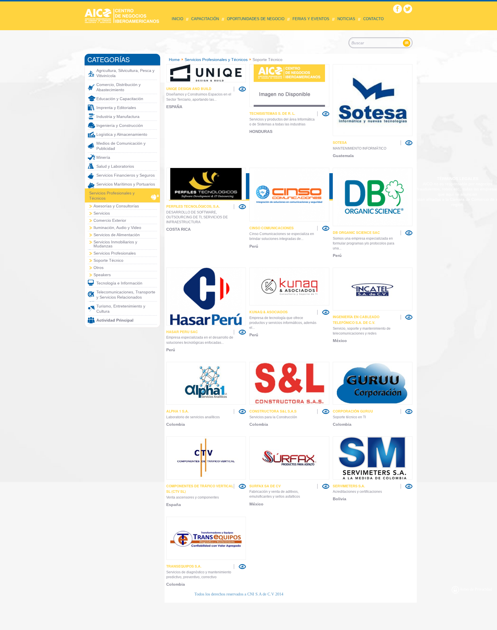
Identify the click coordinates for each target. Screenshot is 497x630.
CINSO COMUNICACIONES (271, 227)
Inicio (177, 19)
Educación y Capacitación (119, 98)
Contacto (373, 19)
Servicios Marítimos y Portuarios (125, 184)
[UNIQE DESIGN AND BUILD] (206, 73)
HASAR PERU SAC (182, 331)
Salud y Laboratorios (115, 166)
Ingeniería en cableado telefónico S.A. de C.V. (356, 319)
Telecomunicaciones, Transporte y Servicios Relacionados (125, 294)
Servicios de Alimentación (116, 234)
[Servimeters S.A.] (372, 458)
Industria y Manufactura (117, 116)
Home (174, 59)
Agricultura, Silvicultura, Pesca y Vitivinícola (125, 73)
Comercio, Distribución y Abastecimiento (118, 87)
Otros (98, 267)
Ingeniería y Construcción (119, 125)
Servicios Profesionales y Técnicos (112, 196)
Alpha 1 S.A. (177, 411)
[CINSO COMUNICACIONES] (325, 228)
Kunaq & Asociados (268, 311)
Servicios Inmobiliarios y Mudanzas (115, 244)
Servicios (101, 213)
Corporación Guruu (353, 411)
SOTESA (340, 142)
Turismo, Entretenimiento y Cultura (120, 309)
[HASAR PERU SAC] (206, 296)
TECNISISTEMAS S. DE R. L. (272, 113)
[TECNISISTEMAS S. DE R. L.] (289, 85)
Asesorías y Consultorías (116, 206)
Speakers (102, 274)
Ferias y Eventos (311, 19)
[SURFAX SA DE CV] (289, 458)
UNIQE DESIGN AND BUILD (188, 88)
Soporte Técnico (108, 260)
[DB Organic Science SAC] (408, 232)
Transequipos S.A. (183, 566)
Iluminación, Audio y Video (117, 227)
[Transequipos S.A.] (206, 538)
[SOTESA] (372, 100)
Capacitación (205, 19)
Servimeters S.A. (349, 485)
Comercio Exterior (109, 220)
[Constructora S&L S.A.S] (289, 383)
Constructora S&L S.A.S (273, 411)
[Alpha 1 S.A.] (206, 383)
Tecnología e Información (119, 283)
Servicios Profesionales (114, 253)
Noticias (346, 19)
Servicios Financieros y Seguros (125, 175)
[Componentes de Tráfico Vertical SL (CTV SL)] (206, 458)
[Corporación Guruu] (372, 383)
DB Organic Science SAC (356, 232)
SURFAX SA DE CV (265, 485)
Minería (103, 157)
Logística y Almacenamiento (121, 134)
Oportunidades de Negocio (255, 19)
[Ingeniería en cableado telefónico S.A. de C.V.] (372, 289)
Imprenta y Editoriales (116, 107)
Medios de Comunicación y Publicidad (121, 146)
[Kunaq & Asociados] (289, 286)
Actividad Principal (114, 320)
